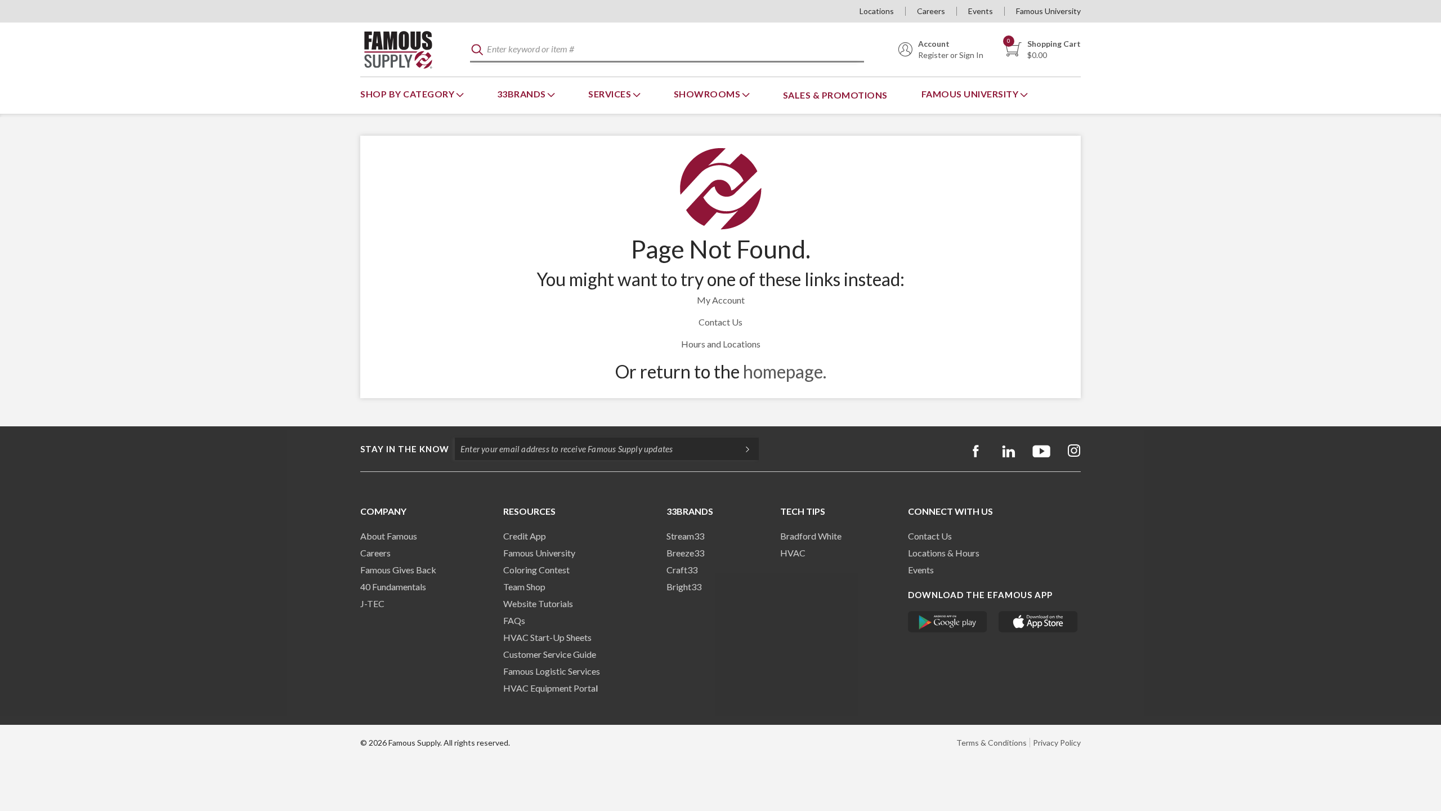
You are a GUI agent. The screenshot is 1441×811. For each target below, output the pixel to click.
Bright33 (683, 586)
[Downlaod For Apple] (1038, 621)
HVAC (792, 552)
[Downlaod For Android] (947, 621)
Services (610, 93)
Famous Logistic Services (551, 671)
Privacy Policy (1057, 742)
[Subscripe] (742, 449)
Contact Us (720, 322)
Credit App (524, 536)
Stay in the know (404, 449)
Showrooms (708, 93)
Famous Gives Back (398, 569)
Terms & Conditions (991, 742)
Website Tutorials (538, 603)
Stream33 (685, 536)
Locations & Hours (943, 552)
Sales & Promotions (835, 95)
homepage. (784, 371)
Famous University (1048, 11)
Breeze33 (685, 552)
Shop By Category (408, 93)
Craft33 (681, 569)
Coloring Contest (536, 569)
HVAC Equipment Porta (549, 688)
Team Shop (524, 586)
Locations (877, 11)
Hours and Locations (720, 343)
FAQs (514, 620)
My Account (721, 300)
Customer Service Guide (549, 654)
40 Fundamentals (393, 586)
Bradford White (811, 536)
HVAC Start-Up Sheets (547, 637)
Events (980, 11)
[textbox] (667, 50)
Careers (931, 11)
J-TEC (372, 603)
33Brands (522, 93)
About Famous (388, 536)
